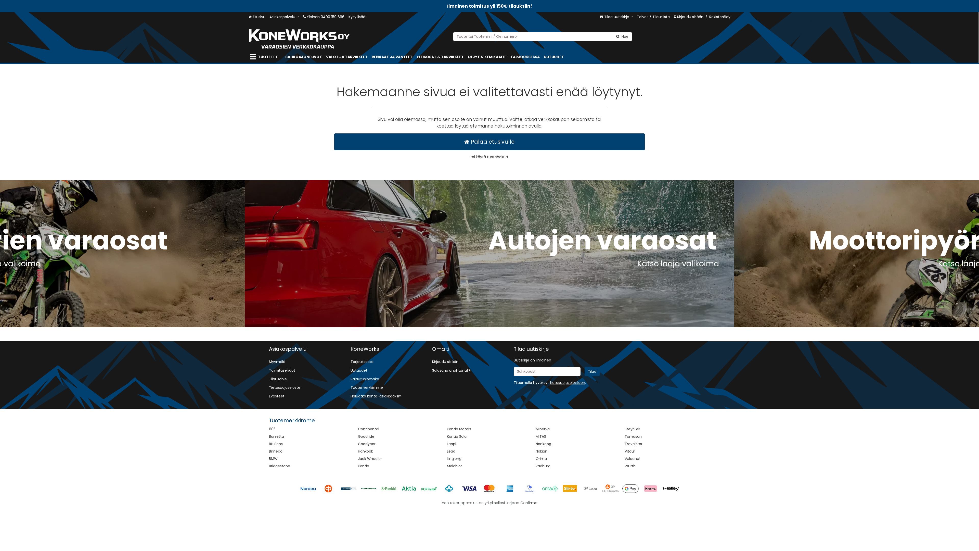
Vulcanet (633, 458)
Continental (368, 429)
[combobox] (542, 36)
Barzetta (276, 436)
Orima (541, 458)
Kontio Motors (459, 429)
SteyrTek (632, 429)
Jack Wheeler (370, 458)
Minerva (543, 429)
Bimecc (275, 451)
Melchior (454, 466)
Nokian (541, 451)
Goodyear (367, 443)
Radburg (543, 466)
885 (272, 429)
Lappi (451, 443)
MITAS (541, 436)
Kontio (363, 466)
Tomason (633, 436)
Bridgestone (279, 466)
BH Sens (276, 443)
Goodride (366, 436)
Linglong (454, 458)
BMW (273, 458)
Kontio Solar (457, 436)
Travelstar (633, 443)
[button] (567, 382)
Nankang (543, 443)
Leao (451, 451)
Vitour (630, 451)
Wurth (630, 466)
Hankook (365, 451)
